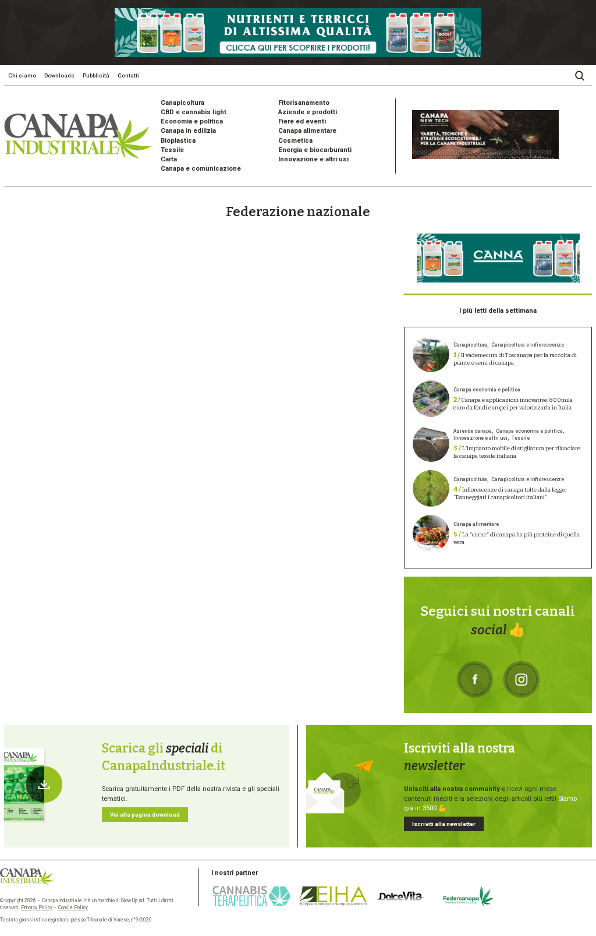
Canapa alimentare (307, 131)
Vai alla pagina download (145, 814)
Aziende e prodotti (307, 112)
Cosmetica (295, 140)
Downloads (59, 75)
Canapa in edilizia (188, 131)
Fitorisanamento (303, 103)
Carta (169, 159)
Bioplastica (178, 140)
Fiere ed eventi (302, 121)
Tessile (172, 150)
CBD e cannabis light (193, 112)
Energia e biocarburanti (315, 150)
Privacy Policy (36, 907)
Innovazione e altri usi (313, 159)
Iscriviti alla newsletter (444, 824)
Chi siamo (22, 75)
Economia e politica (192, 121)
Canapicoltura (182, 103)
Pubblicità (96, 75)
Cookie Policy (73, 907)
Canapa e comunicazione (201, 168)
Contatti (128, 75)
